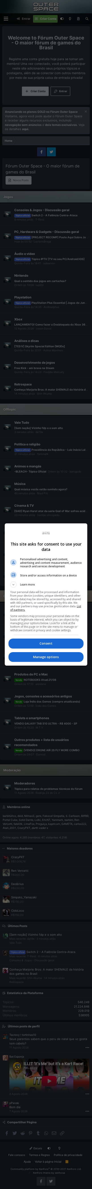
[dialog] (46, 594)
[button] (46, 585)
